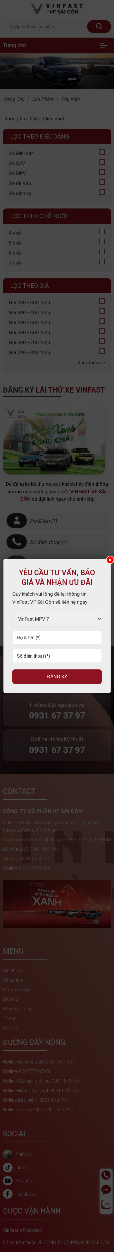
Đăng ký (57, 676)
